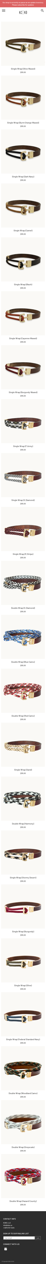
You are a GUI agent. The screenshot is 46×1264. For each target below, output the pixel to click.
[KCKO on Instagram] (5, 1251)
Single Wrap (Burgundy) (23, 931)
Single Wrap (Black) (23, 284)
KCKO (12, 1261)
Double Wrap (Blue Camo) (23, 662)
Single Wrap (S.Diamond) (23, 500)
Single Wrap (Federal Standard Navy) (23, 1039)
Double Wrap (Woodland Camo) (23, 1093)
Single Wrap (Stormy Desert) (23, 877)
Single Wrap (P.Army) (23, 446)
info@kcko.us (7, 1225)
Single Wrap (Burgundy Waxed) (23, 392)
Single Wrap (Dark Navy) (23, 176)
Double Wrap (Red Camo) (23, 715)
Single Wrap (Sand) (23, 769)
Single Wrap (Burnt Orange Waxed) (23, 122)
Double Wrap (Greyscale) (23, 1147)
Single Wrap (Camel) (23, 230)
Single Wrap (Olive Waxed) (23, 68)
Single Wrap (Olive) (23, 985)
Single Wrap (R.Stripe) (23, 554)
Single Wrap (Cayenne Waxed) (23, 338)
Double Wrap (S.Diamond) (23, 608)
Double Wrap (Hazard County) (23, 1201)
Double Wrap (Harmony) (23, 823)
